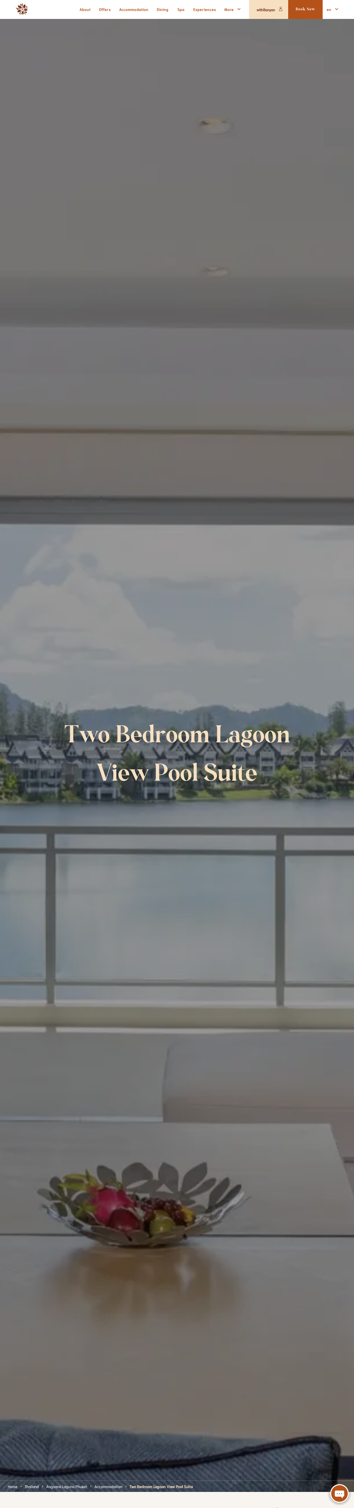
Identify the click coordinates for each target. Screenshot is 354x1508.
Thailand (32, 1486)
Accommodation (108, 1486)
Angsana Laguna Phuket (66, 1486)
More (229, 9)
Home (12, 1486)
